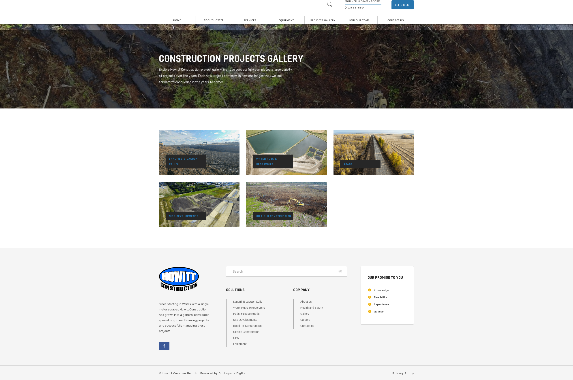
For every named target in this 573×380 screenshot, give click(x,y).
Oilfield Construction (246, 332)
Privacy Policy (403, 373)
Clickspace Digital (232, 373)
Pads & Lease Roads (246, 314)
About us (306, 302)
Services (250, 20)
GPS (236, 338)
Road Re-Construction (247, 326)
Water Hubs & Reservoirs (249, 308)
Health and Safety (311, 308)
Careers (305, 320)
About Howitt (213, 20)
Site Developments (245, 320)
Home (177, 20)
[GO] (330, 6)
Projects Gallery (322, 20)
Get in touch (402, 5)
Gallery (304, 314)
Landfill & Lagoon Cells (247, 302)
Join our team (359, 20)
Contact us (395, 20)
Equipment (286, 20)
